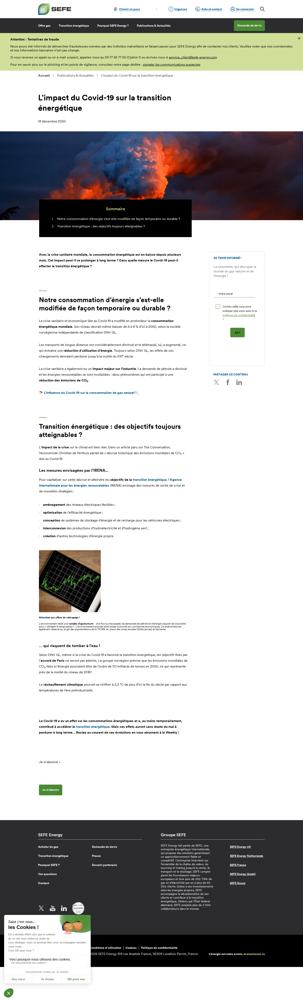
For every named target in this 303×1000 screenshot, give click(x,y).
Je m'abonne (50, 790)
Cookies (131, 948)
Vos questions (47, 874)
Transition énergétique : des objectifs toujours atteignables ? (101, 226)
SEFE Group (237, 883)
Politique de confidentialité (159, 948)
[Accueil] (54, 9)
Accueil (44, 75)
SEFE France (238, 865)
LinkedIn (239, 382)
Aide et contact (211, 9)
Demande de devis (249, 25)
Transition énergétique (74, 25)
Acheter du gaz (48, 847)
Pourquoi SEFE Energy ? (113, 25)
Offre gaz (44, 25)
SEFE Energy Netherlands (246, 856)
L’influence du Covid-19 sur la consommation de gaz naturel (89, 393)
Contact (43, 883)
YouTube (52, 908)
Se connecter (245, 9)
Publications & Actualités (154, 25)
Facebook (228, 382)
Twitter (216, 382)
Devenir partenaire (104, 865)
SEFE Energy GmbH (243, 874)
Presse (96, 856)
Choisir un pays (129, 9)
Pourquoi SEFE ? (49, 865)
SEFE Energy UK (240, 847)
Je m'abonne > (49, 762)
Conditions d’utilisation (105, 948)
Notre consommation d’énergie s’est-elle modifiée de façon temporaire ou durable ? (118, 219)
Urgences (180, 9)
